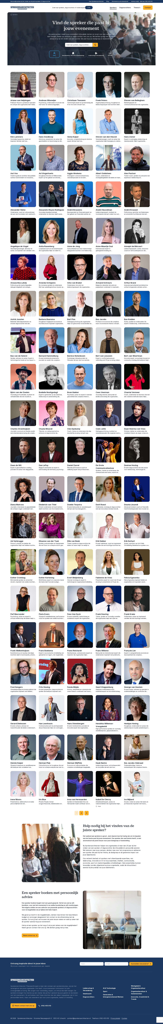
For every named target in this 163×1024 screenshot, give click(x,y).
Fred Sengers (16, 687)
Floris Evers (44, 614)
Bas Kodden (129, 319)
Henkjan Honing (131, 723)
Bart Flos (71, 319)
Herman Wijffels (74, 763)
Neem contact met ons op (24, 1006)
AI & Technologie (109, 988)
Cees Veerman (102, 392)
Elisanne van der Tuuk (49, 541)
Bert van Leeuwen (104, 356)
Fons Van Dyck (74, 614)
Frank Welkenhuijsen (19, 650)
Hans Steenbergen (75, 723)
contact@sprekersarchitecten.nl (79, 1018)
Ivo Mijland (129, 799)
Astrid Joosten (17, 319)
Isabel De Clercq (103, 799)
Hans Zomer (129, 137)
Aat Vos (14, 173)
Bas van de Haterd (18, 356)
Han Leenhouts (46, 723)
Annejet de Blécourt (133, 246)
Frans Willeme (102, 650)
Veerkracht (87, 994)
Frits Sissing (44, 687)
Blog (107, 1)
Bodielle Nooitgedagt (48, 392)
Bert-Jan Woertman (133, 356)
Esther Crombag (17, 578)
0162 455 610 (149, 1)
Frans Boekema (46, 650)
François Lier (130, 650)
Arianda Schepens (47, 283)
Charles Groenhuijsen (20, 429)
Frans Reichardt (74, 650)
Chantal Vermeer (132, 392)
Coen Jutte (101, 429)
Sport (105, 991)
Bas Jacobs (101, 319)
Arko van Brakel (74, 283)
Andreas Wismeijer (47, 100)
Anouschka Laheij (18, 283)
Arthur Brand (130, 283)
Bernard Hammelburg (48, 356)
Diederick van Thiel (47, 504)
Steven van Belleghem (134, 100)
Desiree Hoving (131, 465)
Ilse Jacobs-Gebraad (133, 763)
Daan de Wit (16, 465)
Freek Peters (101, 100)
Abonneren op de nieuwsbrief (120, 1)
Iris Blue (42, 799)
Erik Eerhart (129, 541)
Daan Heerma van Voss (134, 429)
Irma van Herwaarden (77, 799)
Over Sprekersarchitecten (96, 1)
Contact (148, 8)
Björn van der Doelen (19, 392)
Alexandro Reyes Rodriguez (51, 210)
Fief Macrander (17, 614)
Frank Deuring (102, 614)
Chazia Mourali (45, 429)
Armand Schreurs (104, 283)
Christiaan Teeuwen (76, 100)
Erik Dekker (101, 541)
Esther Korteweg (46, 578)
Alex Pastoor (130, 173)
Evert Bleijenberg (75, 578)
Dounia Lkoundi (131, 504)
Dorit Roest (101, 504)
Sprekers (113, 8)
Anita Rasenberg (46, 246)
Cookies (124, 1018)
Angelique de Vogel (19, 246)
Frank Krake (129, 614)
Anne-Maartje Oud (104, 246)
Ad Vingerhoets (46, 173)
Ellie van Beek (73, 541)
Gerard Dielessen (18, 723)
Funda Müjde (73, 687)
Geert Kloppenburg (104, 687)
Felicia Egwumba (131, 578)
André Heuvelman (104, 210)
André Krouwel (131, 210)
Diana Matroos (17, 504)
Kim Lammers (16, 137)
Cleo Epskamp (73, 429)
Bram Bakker (73, 392)
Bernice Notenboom (76, 356)
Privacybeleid (115, 1018)
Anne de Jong (73, 246)
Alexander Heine (17, 210)
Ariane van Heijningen (20, 100)
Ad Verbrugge (16, 541)
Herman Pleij (44, 763)
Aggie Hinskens (74, 173)
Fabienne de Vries (104, 578)
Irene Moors (15, 799)
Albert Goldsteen (103, 173)
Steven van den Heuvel (106, 137)
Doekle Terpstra (74, 504)
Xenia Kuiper (73, 137)
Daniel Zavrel (73, 465)
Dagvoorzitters (125, 8)
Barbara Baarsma (47, 319)
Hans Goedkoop (46, 137)
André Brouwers (74, 210)
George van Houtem (133, 687)
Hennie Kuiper (16, 763)
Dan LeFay (43, 465)
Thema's (137, 8)
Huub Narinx (101, 763)
